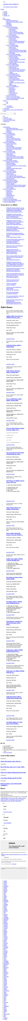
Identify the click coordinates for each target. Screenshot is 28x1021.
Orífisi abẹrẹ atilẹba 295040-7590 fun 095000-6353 (14, 559)
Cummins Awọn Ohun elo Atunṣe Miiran (15, 186)
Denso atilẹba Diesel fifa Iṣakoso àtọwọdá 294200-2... (14, 534)
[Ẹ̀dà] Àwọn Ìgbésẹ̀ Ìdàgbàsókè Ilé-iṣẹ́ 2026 (13, 772)
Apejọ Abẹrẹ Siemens (14, 65)
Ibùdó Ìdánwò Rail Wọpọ (12, 20)
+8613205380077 (7, 823)
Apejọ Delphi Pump (13, 49)
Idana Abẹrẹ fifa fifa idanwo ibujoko (14, 22)
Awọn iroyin (6, 108)
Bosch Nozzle (12, 29)
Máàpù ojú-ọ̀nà (22, 798)
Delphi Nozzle (12, 47)
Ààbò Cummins (12, 85)
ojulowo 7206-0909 (10, 284)
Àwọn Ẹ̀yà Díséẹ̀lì (7, 25)
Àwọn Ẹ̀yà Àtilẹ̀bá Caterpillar (13, 54)
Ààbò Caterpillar (13, 63)
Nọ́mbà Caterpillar (13, 56)
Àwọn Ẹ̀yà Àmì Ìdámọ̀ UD (12, 86)
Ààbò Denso (12, 43)
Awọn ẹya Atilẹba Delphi (12, 45)
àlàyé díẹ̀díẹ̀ (11, 338)
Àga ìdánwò (9, 105)
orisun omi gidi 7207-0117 (12, 281)
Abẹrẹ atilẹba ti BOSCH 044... (13, 243)
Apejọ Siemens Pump (14, 68)
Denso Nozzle (12, 38)
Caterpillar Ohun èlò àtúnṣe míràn (16, 62)
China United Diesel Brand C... (13, 259)
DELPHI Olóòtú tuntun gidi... (13, 230)
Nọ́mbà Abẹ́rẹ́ (12, 89)
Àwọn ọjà (5, 117)
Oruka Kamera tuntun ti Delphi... (13, 237)
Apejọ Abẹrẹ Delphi (13, 46)
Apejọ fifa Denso (13, 40)
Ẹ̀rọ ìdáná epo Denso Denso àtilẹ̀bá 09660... (14, 578)
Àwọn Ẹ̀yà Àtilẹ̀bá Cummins (13, 74)
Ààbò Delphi (12, 53)
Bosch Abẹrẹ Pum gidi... (11, 247)
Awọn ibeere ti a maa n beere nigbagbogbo (13, 109)
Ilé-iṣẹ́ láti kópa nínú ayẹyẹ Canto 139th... (13, 767)
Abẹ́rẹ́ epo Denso (5, 799)
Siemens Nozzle (13, 67)
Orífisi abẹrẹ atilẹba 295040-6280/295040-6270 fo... (14, 650)
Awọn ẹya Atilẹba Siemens (9, 171)
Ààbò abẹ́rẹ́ (11, 90)
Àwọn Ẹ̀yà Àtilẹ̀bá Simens (12, 64)
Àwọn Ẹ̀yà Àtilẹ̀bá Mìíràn (12, 99)
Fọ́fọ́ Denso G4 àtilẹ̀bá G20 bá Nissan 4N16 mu (15, 481)
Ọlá (7, 103)
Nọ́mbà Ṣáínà (18, 801)
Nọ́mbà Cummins (13, 77)
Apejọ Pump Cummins (14, 78)
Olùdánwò (8, 23)
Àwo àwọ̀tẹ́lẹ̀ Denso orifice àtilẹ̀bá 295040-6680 (14, 399)
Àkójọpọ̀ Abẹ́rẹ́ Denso (14, 37)
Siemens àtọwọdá (13, 73)
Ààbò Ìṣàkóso (12, 799)
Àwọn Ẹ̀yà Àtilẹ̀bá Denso (12, 36)
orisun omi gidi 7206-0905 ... (13, 289)
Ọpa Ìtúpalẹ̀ (9, 24)
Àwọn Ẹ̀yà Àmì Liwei (11, 95)
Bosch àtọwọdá (12, 34)
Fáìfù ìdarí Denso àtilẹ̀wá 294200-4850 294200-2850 (14, 697)
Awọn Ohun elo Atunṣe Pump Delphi (17, 50)
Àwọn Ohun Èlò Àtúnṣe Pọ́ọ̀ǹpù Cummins (16, 185)
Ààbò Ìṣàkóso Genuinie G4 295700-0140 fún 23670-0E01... (14, 623)
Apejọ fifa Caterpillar (14, 58)
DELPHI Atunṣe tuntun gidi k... (13, 271)
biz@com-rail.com (7, 752)
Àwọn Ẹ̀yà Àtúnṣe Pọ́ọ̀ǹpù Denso (17, 41)
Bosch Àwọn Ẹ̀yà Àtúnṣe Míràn (16, 33)
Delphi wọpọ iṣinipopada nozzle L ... (14, 211)
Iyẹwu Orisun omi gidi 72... (12, 277)
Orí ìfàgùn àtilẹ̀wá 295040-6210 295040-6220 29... (14, 602)
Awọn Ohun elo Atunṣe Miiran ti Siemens (15, 177)
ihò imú (12, 801)
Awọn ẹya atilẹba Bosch (11, 27)
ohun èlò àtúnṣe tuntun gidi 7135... (14, 303)
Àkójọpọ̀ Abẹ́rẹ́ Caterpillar (15, 55)
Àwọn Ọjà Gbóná (14, 798)
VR (7, 102)
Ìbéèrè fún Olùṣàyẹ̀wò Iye (6, 795)
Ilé (4, 18)
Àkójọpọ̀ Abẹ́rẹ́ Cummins (15, 76)
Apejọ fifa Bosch (13, 31)
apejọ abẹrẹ (11, 87)
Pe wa (4, 111)
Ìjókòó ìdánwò (6, 19)
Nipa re (5, 100)
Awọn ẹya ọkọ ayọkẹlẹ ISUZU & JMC (15, 98)
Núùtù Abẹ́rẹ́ (12, 91)
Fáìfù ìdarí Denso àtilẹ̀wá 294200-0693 (13, 346)
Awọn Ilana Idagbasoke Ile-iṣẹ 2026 (11, 778)
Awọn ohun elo (9, 107)
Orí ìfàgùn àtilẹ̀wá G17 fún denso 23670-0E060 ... (14, 722)
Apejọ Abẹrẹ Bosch (13, 28)
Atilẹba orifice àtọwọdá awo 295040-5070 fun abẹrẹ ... (14, 316)
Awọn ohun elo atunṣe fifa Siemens (17, 69)
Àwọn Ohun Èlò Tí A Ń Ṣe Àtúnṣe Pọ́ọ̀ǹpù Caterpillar (17, 60)
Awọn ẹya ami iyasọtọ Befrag (13, 96)
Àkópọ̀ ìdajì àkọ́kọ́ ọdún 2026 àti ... (11, 761)
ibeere (7, 338)
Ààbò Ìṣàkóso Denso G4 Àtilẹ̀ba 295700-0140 (13, 508)
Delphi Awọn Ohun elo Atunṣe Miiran (18, 51)
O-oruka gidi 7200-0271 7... (12, 297)
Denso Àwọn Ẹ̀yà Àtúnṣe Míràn (16, 42)
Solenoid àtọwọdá (13, 93)
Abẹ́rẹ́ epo (18, 799)
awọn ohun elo (12, 94)
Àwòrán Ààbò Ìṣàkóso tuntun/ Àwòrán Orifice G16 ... (15, 429)
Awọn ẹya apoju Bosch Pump (16, 32)
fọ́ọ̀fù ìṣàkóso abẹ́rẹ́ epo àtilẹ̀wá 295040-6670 (13, 371)
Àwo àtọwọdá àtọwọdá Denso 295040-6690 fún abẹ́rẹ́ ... (15, 453)
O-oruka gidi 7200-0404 (11, 293)
